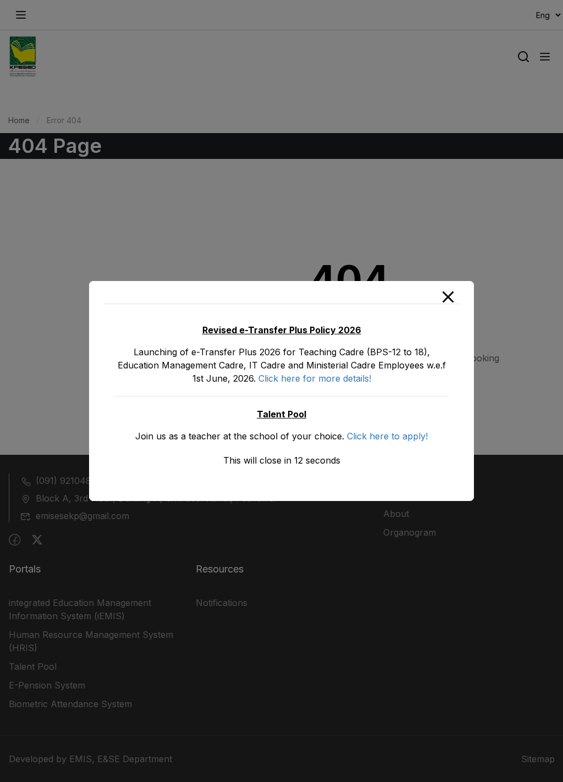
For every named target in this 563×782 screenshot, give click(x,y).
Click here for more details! (314, 378)
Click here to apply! (387, 436)
